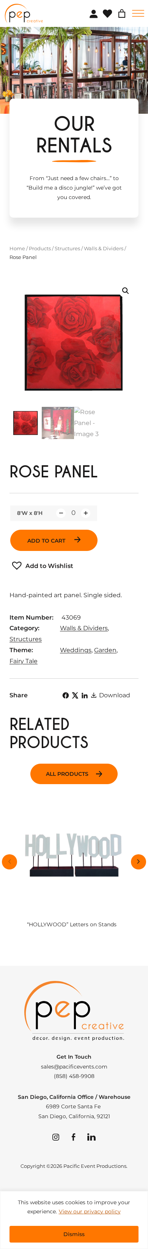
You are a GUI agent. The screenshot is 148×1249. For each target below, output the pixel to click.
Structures (67, 248)
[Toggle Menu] (138, 13)
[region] (74, 1220)
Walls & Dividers (103, 248)
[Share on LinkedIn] (84, 695)
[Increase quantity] (85, 513)
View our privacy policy (90, 1211)
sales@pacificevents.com (74, 1066)
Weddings (75, 650)
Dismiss (74, 1234)
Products (40, 248)
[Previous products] (9, 861)
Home (17, 248)
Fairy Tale (23, 661)
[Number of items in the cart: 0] (121, 13)
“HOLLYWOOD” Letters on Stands (72, 924)
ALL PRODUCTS (67, 773)
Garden (105, 650)
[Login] (93, 13)
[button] (125, 291)
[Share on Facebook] (65, 695)
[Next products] (138, 861)
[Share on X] (75, 695)
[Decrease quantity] (61, 513)
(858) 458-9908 (74, 1076)
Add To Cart (47, 540)
